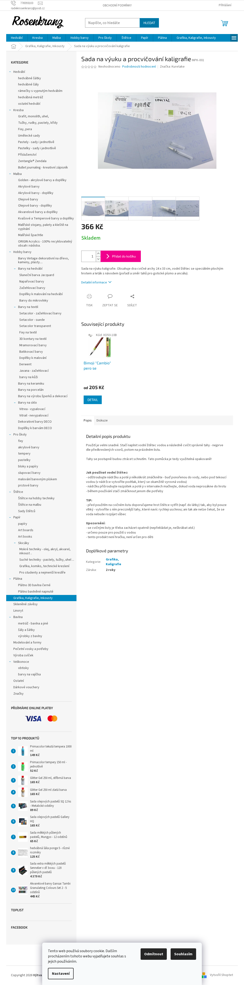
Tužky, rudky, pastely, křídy (38, 122)
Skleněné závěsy (25, 604)
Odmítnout (153, 954)
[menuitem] (16, 38)
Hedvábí (19, 71)
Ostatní (18, 680)
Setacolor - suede (32, 319)
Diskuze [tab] (102, 420)
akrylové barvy (28, 447)
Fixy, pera (25, 129)
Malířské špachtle (30, 235)
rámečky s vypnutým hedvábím (40, 91)
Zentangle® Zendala (32, 161)
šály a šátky (26, 630)
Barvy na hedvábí (30, 268)
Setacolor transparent (35, 326)
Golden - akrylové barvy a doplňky (42, 180)
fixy (20, 441)
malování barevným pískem (37, 479)
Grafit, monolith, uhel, (33, 116)
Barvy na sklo (27, 402)
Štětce (18, 492)
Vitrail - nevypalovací (33, 415)
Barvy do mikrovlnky (33, 300)
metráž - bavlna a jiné (33, 623)
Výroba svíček (23, 655)
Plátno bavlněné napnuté (35, 591)
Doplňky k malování (32, 358)
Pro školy (20, 434)
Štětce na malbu (29, 504)
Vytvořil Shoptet (221, 975)
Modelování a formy (27, 642)
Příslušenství (27, 154)
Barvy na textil (28, 307)
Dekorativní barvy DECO (35, 421)
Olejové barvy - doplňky (35, 205)
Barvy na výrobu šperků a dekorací (42, 396)
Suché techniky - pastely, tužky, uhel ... (46, 559)
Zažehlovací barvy (32, 288)
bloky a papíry (28, 466)
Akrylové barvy (29, 186)
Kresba (18, 110)
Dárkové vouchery (26, 687)
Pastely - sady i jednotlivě (36, 142)
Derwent (25, 364)
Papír (16, 517)
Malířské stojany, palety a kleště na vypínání (43, 227)
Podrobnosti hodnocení (139, 66)
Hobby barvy (22, 252)
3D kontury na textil (32, 339)
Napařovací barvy (31, 281)
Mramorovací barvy (33, 345)
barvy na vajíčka (29, 674)
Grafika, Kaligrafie (113, 561)
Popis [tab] (88, 420)
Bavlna (18, 617)
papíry (22, 523)
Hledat (149, 23)
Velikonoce (21, 661)
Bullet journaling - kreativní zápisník (43, 167)
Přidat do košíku (124, 256)
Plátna (17, 578)
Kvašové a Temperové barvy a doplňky (46, 218)
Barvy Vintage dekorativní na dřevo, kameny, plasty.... (43, 260)
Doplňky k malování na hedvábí (41, 294)
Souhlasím (183, 954)
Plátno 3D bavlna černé (34, 585)
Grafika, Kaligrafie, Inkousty (33, 598)
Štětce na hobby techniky (36, 498)
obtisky (23, 668)
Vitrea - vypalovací (32, 409)
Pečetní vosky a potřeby (30, 649)
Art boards (25, 530)
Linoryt (18, 610)
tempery (24, 453)
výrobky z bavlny (30, 636)
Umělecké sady (29, 135)
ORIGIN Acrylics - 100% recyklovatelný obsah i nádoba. (45, 243)
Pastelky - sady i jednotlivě (37, 148)
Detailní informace (94, 282)
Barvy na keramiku (31, 383)
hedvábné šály (28, 84)
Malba (17, 174)
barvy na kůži (28, 377)
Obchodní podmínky (117, 5)
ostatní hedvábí (29, 103)
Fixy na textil (28, 332)
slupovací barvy (29, 472)
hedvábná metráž (30, 97)
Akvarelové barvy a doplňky (38, 212)
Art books (25, 536)
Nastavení (61, 973)
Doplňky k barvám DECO (35, 428)
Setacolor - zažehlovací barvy (40, 313)
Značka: (172, 66)
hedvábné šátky (29, 78)
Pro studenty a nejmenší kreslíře (42, 572)
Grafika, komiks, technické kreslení (44, 566)
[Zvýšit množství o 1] (98, 253)
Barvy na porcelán (31, 389)
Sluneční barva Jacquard (36, 275)
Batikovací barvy (31, 351)
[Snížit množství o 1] (98, 259)
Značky (18, 693)
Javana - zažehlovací (34, 370)
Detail (92, 400)
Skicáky (23, 543)
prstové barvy (28, 485)
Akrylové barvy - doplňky (35, 193)
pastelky (24, 460)
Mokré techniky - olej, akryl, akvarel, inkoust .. (45, 551)
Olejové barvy (28, 199)
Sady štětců (26, 511)
